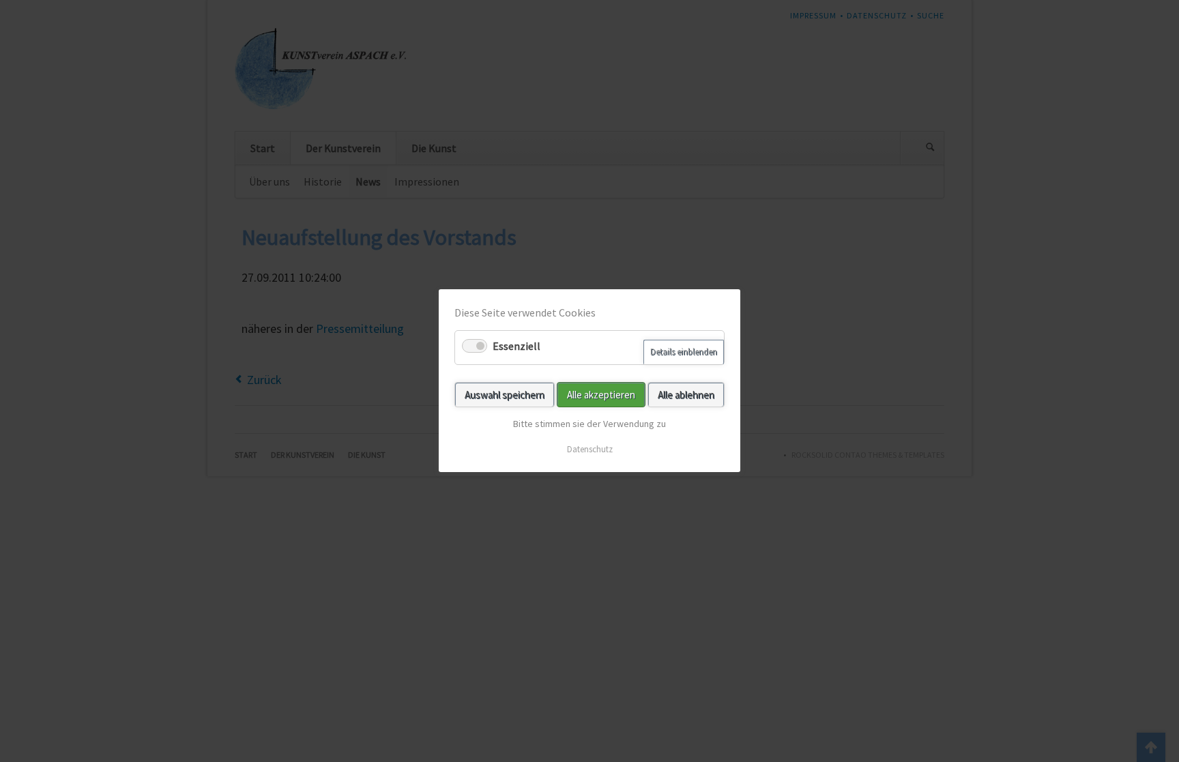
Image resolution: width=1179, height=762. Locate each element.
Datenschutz (590, 450)
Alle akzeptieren (601, 394)
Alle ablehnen (686, 394)
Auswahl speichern (504, 394)
